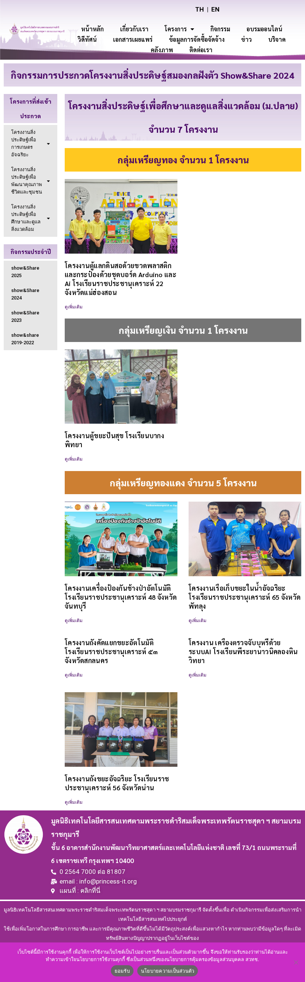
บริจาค (277, 39)
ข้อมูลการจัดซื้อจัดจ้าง (197, 39)
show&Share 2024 (25, 294)
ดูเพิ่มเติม (74, 307)
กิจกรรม (220, 29)
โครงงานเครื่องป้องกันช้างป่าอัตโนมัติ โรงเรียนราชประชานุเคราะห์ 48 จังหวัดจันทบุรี (121, 597)
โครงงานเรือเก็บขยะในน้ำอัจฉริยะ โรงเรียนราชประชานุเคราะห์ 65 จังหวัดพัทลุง (245, 597)
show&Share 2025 (25, 271)
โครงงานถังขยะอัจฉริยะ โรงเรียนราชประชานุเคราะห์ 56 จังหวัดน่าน (117, 783)
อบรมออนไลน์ (264, 29)
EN (215, 9)
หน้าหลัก (92, 29)
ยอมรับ (122, 971)
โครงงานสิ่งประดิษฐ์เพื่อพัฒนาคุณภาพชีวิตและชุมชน (26, 181)
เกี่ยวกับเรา (134, 29)
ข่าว (246, 39)
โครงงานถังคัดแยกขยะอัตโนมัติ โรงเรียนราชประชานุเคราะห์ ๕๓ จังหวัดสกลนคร (111, 651)
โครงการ (176, 29)
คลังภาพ (162, 50)
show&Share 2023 (25, 316)
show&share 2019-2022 (25, 338)
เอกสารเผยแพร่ (132, 39)
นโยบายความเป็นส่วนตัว (168, 971)
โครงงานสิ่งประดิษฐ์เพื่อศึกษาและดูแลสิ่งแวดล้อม (26, 218)
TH (199, 9)
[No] (295, 962)
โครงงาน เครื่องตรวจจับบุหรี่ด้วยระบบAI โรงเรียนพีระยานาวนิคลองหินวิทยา (243, 651)
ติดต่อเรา (200, 50)
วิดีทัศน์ (87, 39)
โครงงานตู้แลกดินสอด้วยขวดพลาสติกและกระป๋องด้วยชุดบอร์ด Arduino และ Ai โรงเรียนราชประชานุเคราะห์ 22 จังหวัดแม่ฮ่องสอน (120, 279)
